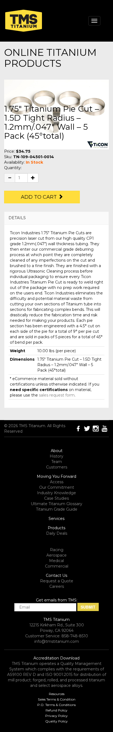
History (56, 456)
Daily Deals (56, 533)
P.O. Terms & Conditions (56, 705)
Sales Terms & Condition (56, 699)
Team (56, 461)
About (57, 450)
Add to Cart (39, 197)
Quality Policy (56, 721)
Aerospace (56, 555)
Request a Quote (56, 580)
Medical (56, 560)
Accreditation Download (56, 658)
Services (56, 518)
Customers (56, 467)
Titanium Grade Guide (56, 509)
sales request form (57, 395)
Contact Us (56, 575)
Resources (56, 694)
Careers (56, 586)
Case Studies (56, 498)
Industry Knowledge (56, 492)
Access (56, 481)
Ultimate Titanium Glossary (56, 503)
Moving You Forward (56, 476)
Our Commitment (56, 487)
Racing (56, 549)
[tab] (56, 218)
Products (56, 527)
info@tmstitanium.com (56, 641)
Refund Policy (56, 710)
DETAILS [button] (17, 217)
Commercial (56, 566)
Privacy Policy (56, 716)
